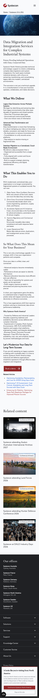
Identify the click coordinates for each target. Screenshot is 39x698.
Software (6, 617)
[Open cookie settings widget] (3, 694)
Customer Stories (10, 649)
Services (6, 630)
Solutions (7, 624)
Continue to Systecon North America (19, 688)
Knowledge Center (10, 643)
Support (6, 637)
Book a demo (10, 368)
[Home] (10, 7)
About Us (7, 656)
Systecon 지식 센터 (16, 12)
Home (5, 12)
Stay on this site (20, 692)
